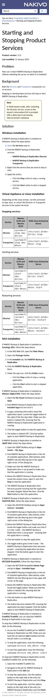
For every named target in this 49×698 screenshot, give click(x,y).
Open (9, 146)
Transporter (26, 87)
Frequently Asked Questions (25, 18)
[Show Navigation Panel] (3, 4)
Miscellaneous (8, 21)
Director (13, 87)
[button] (35, 11)
